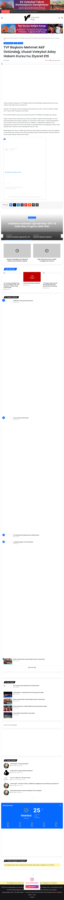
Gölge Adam (13, 772)
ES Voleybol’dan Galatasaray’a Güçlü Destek (26, 535)
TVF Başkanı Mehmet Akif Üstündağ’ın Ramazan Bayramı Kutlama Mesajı (50, 284)
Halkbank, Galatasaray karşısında (23, 300)
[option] (32, 224)
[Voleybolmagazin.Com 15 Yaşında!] (8, 599)
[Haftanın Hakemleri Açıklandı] (32, 277)
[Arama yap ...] (62, 18)
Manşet (20, 43)
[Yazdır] (37, 204)
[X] (14, 204)
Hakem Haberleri (14, 38)
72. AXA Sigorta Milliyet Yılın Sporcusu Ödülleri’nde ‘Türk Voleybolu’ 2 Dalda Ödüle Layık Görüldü (11, 285)
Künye (34, 894)
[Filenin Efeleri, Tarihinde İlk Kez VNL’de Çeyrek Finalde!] (8, 695)
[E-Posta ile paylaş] (33, 204)
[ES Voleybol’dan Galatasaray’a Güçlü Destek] (8, 537)
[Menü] (2, 18)
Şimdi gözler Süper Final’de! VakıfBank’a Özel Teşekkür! (26, 790)
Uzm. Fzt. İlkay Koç (15, 779)
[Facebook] (10, 204)
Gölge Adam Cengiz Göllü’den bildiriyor (21, 770)
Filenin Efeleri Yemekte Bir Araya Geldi (24, 713)
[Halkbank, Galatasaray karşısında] (8, 358)
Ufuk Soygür (13, 765)
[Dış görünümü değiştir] (59, 18)
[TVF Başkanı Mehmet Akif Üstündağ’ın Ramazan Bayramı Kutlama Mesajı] (51, 277)
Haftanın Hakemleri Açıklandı (32, 225)
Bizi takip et (32, 886)
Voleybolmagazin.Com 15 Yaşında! (23, 542)
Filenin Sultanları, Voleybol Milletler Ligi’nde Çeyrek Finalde (30, 706)
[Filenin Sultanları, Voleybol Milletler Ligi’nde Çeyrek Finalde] (8, 708)
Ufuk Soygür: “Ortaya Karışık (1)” (19, 764)
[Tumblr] (22, 204)
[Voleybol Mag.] (32, 17)
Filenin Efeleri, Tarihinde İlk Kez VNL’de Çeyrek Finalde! (28, 692)
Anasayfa (7, 38)
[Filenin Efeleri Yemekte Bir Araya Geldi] (8, 715)
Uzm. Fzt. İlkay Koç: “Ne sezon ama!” (20, 777)
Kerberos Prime (42, 892)
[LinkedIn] (18, 204)
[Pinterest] (25, 204)
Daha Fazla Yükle (32, 667)
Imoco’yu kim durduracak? (21, 418)
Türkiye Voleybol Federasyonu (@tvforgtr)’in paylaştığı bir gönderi (25, 196)
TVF (16, 43)
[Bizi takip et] (32, 880)
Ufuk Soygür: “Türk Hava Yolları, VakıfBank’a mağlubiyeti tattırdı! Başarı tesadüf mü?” (34, 783)
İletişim (30, 894)
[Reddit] (29, 204)
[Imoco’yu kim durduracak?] (8, 475)
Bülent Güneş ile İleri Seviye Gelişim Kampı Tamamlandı (29, 659)
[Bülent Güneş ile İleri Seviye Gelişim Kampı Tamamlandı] (8, 661)
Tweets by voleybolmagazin (10, 725)
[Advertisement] (32, 742)
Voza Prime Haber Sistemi (32, 892)
